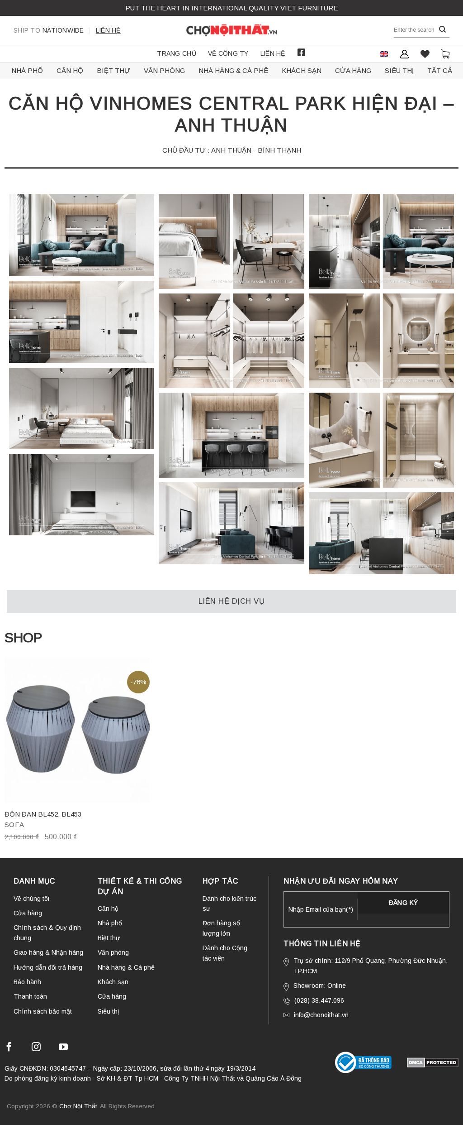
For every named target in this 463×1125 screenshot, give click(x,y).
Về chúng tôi (31, 898)
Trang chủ (176, 53)
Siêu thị (399, 70)
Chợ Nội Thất (78, 1106)
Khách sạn (301, 70)
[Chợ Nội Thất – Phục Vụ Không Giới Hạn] (231, 30)
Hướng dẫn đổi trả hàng (48, 967)
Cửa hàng (353, 70)
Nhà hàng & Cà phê (233, 70)
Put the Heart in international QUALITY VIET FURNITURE (231, 8)
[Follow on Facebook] (9, 1048)
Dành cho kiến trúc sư (229, 903)
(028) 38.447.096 (319, 1000)
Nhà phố (27, 70)
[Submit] (442, 30)
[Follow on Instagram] (36, 1048)
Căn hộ (70, 70)
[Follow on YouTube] (63, 1048)
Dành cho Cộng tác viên (225, 953)
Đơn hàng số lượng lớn (221, 928)
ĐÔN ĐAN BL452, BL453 (43, 814)
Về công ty (228, 53)
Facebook (301, 52)
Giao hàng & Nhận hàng (48, 952)
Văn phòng (164, 70)
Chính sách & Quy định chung (47, 932)
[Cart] (445, 53)
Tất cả (439, 70)
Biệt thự (113, 70)
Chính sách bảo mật (43, 1011)
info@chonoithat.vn (321, 1015)
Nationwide (49, 30)
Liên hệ (108, 30)
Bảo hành (27, 982)
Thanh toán (30, 996)
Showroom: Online (319, 985)
